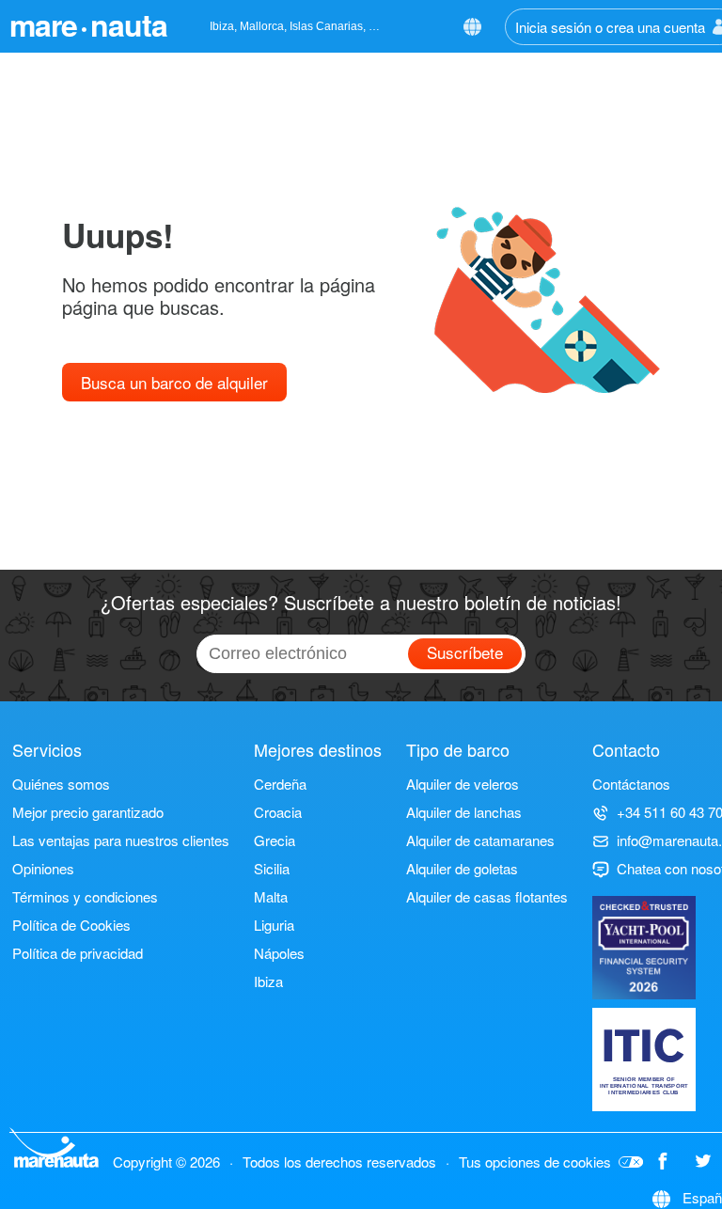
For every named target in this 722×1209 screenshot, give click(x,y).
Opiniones (43, 868)
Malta (271, 896)
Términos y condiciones (85, 896)
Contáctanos (631, 783)
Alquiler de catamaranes (480, 840)
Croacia (278, 812)
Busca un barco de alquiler (174, 382)
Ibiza (268, 981)
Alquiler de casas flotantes (487, 896)
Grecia (274, 840)
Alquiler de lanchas (464, 812)
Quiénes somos (61, 783)
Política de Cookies (71, 924)
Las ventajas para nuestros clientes (120, 840)
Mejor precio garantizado (88, 812)
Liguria (274, 924)
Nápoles (279, 953)
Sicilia (272, 868)
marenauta (88, 24)
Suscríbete (465, 652)
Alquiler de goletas (462, 868)
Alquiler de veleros (462, 783)
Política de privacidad (77, 953)
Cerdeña (280, 783)
